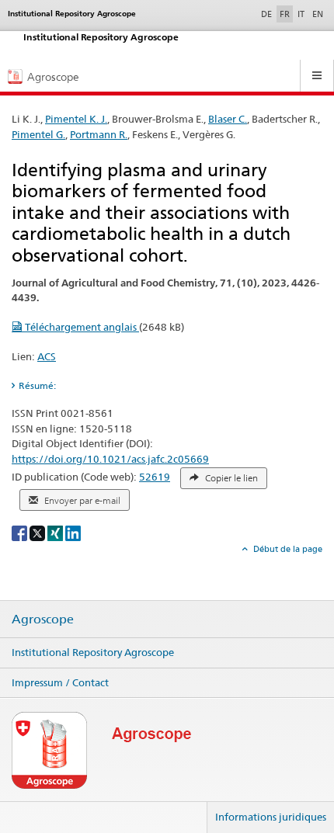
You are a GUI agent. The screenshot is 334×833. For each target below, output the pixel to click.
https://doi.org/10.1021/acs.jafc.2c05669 (110, 459)
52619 (154, 476)
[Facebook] (21, 532)
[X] (38, 532)
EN (317, 14)
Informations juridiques (270, 816)
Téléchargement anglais (81, 327)
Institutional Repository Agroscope (93, 652)
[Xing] (56, 532)
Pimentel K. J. (76, 119)
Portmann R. (98, 134)
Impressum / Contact (60, 682)
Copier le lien (230, 478)
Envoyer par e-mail (81, 500)
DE (268, 13)
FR (285, 14)
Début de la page (286, 548)
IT (300, 14)
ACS (46, 356)
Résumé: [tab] (37, 385)
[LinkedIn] (73, 532)
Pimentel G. (38, 134)
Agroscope (43, 619)
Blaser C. (227, 119)
